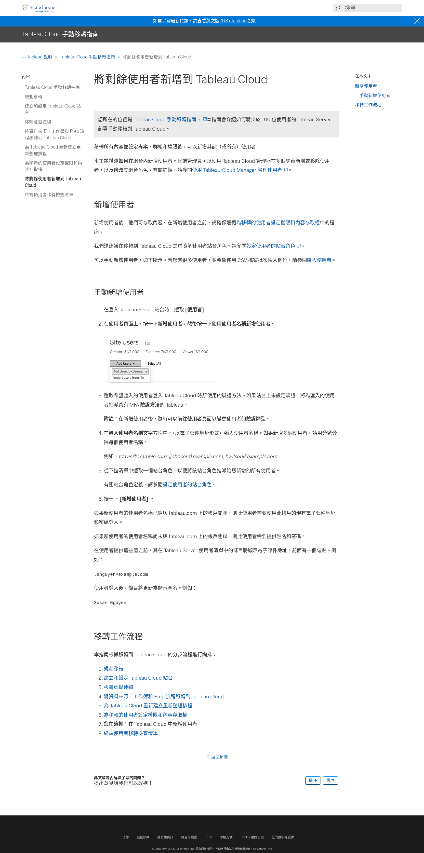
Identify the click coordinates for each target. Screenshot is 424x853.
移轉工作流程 (368, 104)
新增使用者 (366, 86)
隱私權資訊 (165, 837)
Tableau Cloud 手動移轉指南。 (169, 120)
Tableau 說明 (39, 56)
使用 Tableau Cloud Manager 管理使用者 (239, 170)
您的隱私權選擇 (283, 837)
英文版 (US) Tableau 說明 (231, 21)
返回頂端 (219, 757)
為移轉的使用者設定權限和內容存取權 (278, 223)
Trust (208, 837)
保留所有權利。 (205, 849)
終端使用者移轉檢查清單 (131, 733)
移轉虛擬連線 (118, 687)
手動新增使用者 (374, 95)
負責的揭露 (189, 837)
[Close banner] (418, 21)
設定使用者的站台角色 (273, 246)
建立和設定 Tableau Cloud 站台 (138, 678)
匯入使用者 (319, 260)
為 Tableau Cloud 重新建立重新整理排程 (148, 706)
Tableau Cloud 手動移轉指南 (88, 56)
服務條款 (143, 837)
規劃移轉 (113, 669)
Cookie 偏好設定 (252, 837)
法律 (125, 837)
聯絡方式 (226, 837)
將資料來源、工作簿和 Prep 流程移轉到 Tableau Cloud (164, 697)
